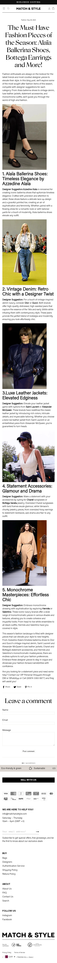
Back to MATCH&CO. (30, 763)
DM (4, 678)
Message (6, 730)
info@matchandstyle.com (14, 814)
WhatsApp (14, 678)
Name (5, 710)
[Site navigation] (4, 8)
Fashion (23, 20)
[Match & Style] (28, 9)
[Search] (8, 8)
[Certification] (12, 945)
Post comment (28, 751)
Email (5, 720)
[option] (28, 2)
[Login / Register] (49, 8)
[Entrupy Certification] (35, 945)
